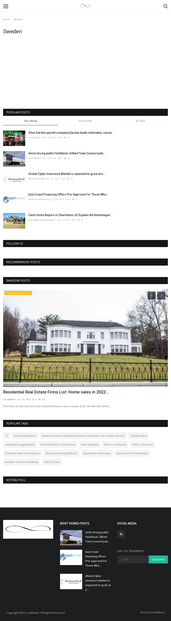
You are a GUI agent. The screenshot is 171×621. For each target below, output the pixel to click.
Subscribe (158, 559)
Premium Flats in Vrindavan (22, 453)
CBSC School (52, 462)
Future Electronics (25, 436)
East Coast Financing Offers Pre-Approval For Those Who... (68, 194)
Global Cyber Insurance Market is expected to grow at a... (67, 174)
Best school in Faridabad (132, 453)
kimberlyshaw (36, 178)
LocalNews (34, 137)
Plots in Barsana (142, 444)
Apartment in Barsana (97, 453)
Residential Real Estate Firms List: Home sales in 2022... (56, 392)
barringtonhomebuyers (41, 219)
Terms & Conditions (152, 612)
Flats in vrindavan (115, 444)
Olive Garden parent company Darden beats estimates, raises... (71, 132)
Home (6, 19)
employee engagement (20, 444)
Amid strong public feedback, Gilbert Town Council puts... (67, 153)
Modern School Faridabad (21, 462)
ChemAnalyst (138, 436)
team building (89, 444)
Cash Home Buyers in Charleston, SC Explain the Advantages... (70, 215)
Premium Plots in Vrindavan (57, 444)
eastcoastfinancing (39, 199)
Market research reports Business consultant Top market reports (83, 436)
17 (6, 436)
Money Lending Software (61, 453)
